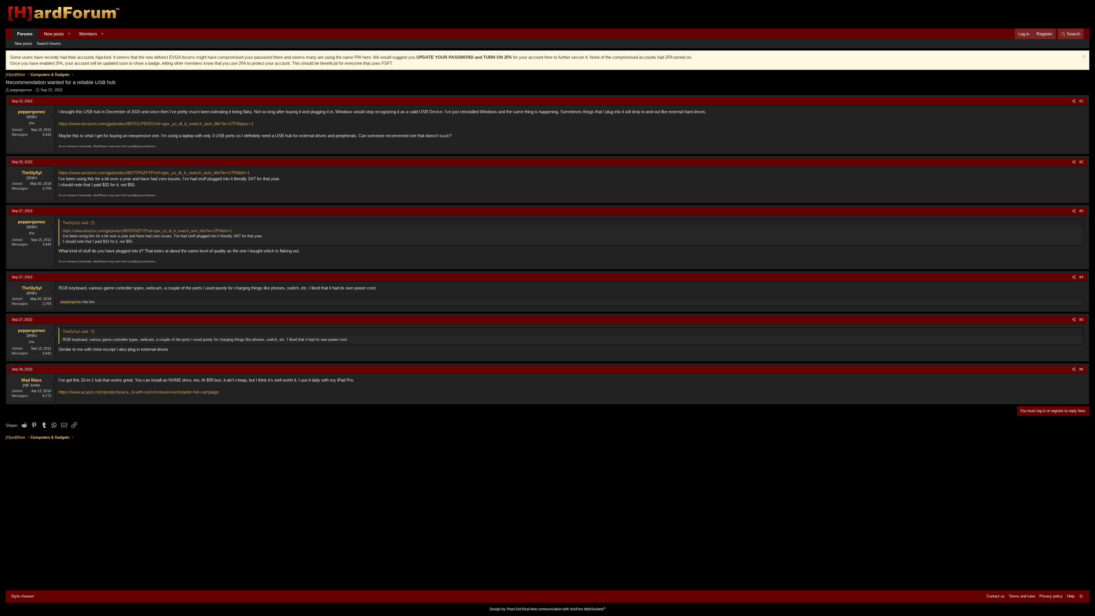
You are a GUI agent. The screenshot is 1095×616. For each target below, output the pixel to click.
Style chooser (22, 596)
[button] (69, 34)
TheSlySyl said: (76, 223)
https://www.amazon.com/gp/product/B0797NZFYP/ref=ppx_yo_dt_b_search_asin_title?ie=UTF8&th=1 (154, 172)
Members (88, 33)
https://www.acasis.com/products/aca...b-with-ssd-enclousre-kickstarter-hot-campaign (138, 392)
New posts (54, 33)
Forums (25, 33)
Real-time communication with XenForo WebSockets (563, 609)
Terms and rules (1022, 596)
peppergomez (21, 90)
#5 (1081, 320)
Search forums (49, 43)
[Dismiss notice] (1083, 57)
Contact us (996, 596)
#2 (1081, 162)
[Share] (1073, 101)
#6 (1081, 369)
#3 (1081, 211)
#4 (1081, 277)
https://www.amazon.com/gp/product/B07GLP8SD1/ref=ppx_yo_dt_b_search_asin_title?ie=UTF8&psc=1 (156, 123)
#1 (1081, 101)
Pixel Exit (514, 609)
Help (1070, 596)
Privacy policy (1051, 596)
